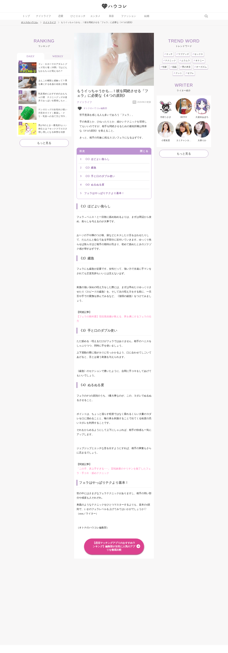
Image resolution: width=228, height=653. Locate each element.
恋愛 (60, 16)
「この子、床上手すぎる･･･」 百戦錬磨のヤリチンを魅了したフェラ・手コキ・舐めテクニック (114, 470)
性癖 (164, 67)
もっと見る (44, 142)
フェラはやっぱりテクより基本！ (104, 193)
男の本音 (185, 67)
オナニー (199, 60)
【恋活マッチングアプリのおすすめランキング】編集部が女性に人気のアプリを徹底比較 (114, 546)
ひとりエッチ (78, 16)
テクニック (170, 60)
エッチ (169, 54)
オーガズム (201, 67)
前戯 (174, 67)
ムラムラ (185, 60)
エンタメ (95, 16)
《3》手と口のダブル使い (99, 176)
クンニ (178, 73)
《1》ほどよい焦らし (97, 159)
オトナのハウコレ (29, 22)
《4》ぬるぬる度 (94, 184)
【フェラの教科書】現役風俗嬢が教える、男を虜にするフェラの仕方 (114, 318)
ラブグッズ (183, 54)
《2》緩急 (90, 167)
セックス (198, 54)
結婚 (146, 16)
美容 (111, 16)
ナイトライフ (43, 16)
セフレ (190, 73)
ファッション (128, 16)
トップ (26, 16)
